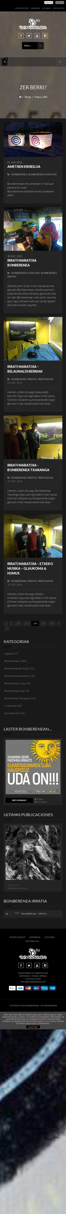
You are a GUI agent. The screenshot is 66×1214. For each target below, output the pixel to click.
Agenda (9, 653)
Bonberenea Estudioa (17, 675)
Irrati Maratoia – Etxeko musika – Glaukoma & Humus (30, 568)
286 (18, 623)
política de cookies (46, 1021)
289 (43, 623)
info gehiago (19, 800)
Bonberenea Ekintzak (42, 174)
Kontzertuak (12, 713)
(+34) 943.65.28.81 (33, 979)
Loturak (46, 8)
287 (27, 623)
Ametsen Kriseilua (23, 167)
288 (35, 623)
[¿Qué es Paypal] (12, 988)
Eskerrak (35, 8)
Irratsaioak (45, 379)
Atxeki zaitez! (22, 8)
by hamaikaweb (49, 1005)
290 (52, 623)
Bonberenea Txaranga (17, 698)
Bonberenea (19, 174)
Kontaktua (58, 8)
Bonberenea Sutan (15, 690)
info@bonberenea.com (33, 982)
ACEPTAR (33, 1027)
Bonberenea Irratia (24, 379)
